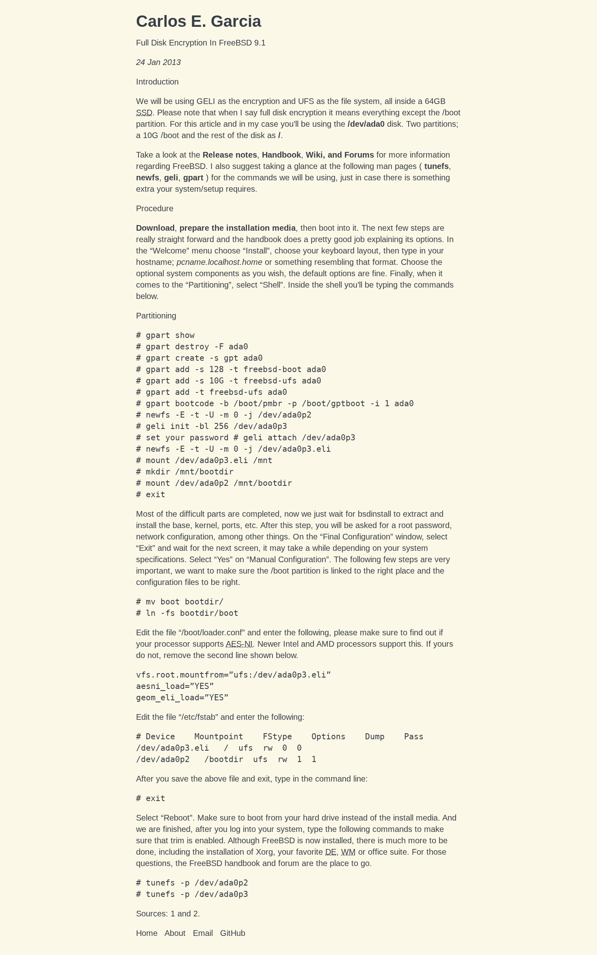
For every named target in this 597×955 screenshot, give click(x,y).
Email (203, 933)
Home (147, 933)
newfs (147, 177)
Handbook (281, 154)
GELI (206, 101)
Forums (359, 154)
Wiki (314, 154)
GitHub (232, 933)
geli (171, 177)
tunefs (436, 166)
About (175, 933)
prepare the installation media (238, 227)
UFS (306, 101)
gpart (193, 177)
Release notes (230, 154)
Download (155, 227)
